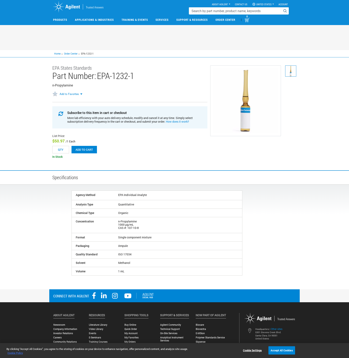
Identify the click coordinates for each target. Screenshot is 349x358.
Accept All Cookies (282, 350)
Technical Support (170, 329)
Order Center (225, 20)
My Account (131, 333)
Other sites (276, 329)
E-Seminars (95, 337)
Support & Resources (192, 20)
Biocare (200, 324)
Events (92, 333)
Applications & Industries (94, 20)
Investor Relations (63, 333)
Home (57, 53)
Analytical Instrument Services (171, 339)
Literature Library (98, 324)
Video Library (96, 329)
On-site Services (168, 333)
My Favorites (131, 337)
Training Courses (98, 341)
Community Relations (65, 341)
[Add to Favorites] (55, 94)
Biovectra (201, 329)
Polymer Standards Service (210, 337)
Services (162, 20)
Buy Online (130, 324)
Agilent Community (170, 324)
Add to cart (84, 150)
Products (60, 20)
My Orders (130, 341)
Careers (57, 337)
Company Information (65, 329)
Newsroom (59, 324)
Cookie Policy (15, 353)
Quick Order (130, 329)
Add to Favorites (69, 94)
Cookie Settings (252, 350)
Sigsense (200, 341)
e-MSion (200, 333)
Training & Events (135, 20)
